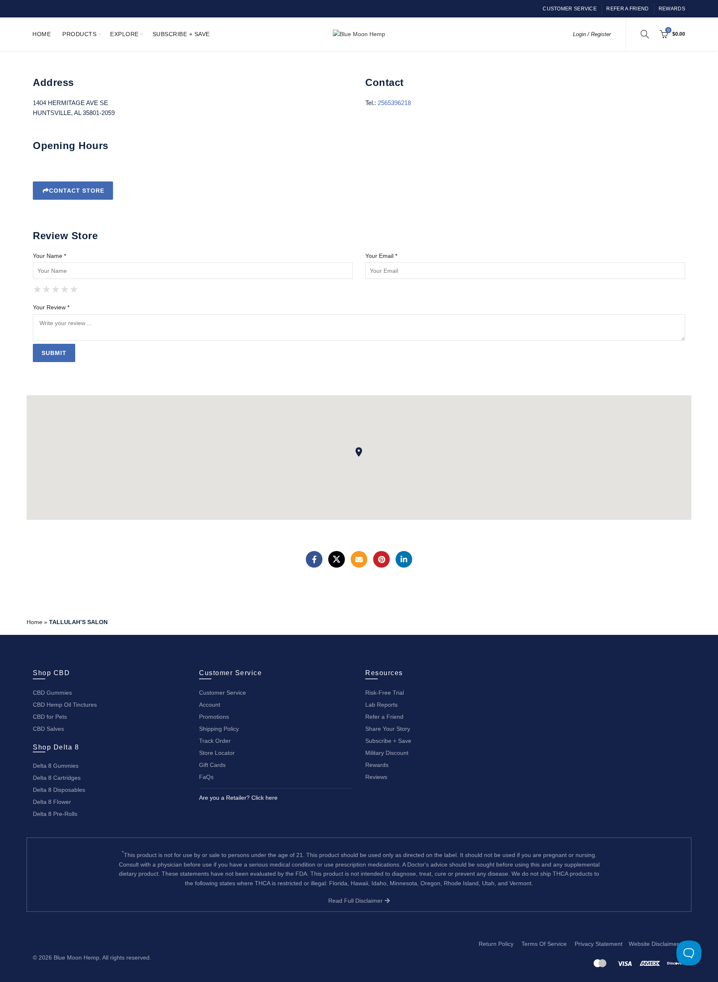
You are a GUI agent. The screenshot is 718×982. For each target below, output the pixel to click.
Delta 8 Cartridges (57, 777)
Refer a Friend (627, 9)
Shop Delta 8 (56, 747)
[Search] (645, 34)
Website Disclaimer (654, 943)
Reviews (376, 777)
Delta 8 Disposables (59, 789)
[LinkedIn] (404, 559)
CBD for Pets (50, 716)
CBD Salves (48, 728)
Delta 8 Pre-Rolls (55, 814)
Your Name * (49, 255)
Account (209, 704)
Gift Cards (212, 765)
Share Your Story (387, 728)
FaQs (206, 777)
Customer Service (570, 9)
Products (79, 34)
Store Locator (217, 752)
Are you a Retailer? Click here (238, 797)
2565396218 (394, 102)
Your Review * (51, 307)
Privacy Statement (598, 943)
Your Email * (381, 255)
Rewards (672, 9)
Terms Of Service (544, 943)
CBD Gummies (52, 692)
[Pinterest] (381, 559)
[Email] (359, 559)
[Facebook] (314, 559)
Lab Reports (381, 704)
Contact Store (76, 190)
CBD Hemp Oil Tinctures (65, 704)
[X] (336, 559)
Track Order (215, 740)
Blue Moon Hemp (76, 957)
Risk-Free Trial (384, 692)
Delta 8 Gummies (56, 765)
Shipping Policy (219, 728)
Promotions (214, 716)
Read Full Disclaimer (356, 900)
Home (41, 34)
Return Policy (496, 943)
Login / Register (592, 34)
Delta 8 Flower (52, 801)
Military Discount (386, 752)
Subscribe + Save (181, 34)
